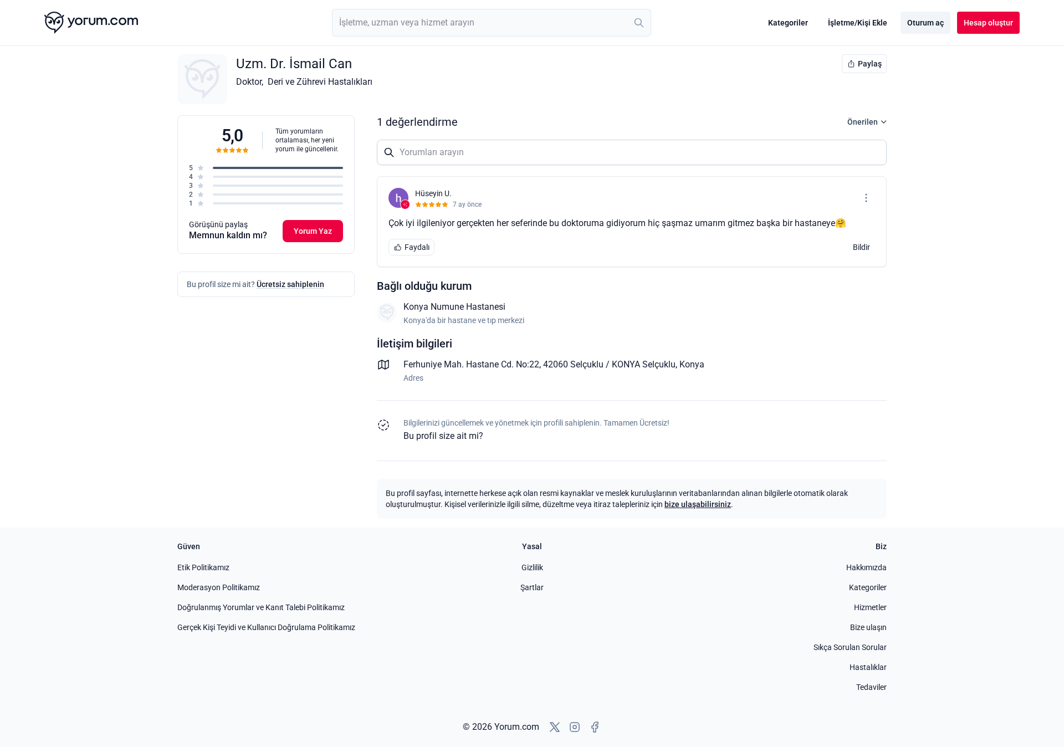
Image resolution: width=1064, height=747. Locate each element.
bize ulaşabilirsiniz (697, 504)
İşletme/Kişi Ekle (857, 22)
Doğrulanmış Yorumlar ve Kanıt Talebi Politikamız (261, 607)
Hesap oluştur (988, 22)
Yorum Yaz (313, 231)
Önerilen (862, 121)
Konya (691, 364)
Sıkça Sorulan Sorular (850, 647)
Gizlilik (532, 567)
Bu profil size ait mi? (443, 436)
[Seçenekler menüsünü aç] (866, 198)
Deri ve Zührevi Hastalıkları (320, 81)
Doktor (249, 81)
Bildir (861, 247)
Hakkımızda (866, 567)
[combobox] (491, 23)
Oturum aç (925, 22)
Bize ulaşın (868, 627)
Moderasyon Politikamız (218, 587)
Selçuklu (659, 364)
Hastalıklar (868, 667)
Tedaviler (871, 687)
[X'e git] (554, 727)
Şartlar (532, 587)
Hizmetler (870, 607)
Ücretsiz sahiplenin (290, 284)
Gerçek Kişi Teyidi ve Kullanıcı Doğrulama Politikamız (266, 627)
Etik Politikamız (203, 567)
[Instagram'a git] (574, 727)
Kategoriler (788, 22)
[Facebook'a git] (594, 727)
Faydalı (417, 247)
